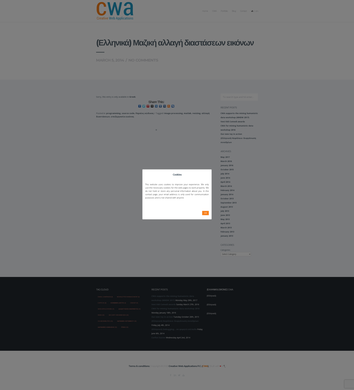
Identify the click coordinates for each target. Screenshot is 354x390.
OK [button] (205, 213)
